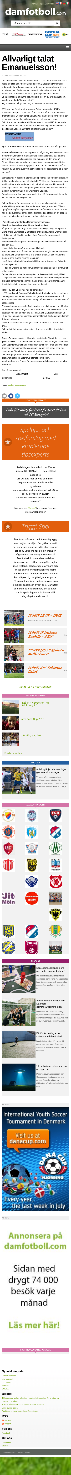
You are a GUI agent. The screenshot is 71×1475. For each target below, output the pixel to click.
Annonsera (6, 1442)
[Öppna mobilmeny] (67, 47)
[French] (60, 3)
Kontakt (35, 4)
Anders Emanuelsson (17, 385)
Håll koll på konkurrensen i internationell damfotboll (23, 1405)
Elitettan (5, 1385)
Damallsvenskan (9, 1376)
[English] (57, 3)
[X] (17, 396)
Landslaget (6, 1382)
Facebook (6, 1433)
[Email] (4, 396)
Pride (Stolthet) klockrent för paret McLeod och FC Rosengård (35, 412)
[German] (63, 3)
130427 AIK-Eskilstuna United (45, 669)
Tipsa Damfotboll (47, 4)
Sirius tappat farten (10, 1408)
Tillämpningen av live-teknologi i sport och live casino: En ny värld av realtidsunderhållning (30, 1399)
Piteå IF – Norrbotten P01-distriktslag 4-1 (35, 704)
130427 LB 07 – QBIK (44, 615)
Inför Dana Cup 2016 (32, 719)
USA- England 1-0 (31, 735)
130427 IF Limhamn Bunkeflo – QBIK (42, 634)
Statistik (5, 1446)
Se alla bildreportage (35, 687)
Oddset (32, 508)
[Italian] (67, 3)
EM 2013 (5, 1389)
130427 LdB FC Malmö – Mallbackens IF (46, 652)
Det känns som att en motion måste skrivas (20, 1411)
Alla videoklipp (14, 753)
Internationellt (7, 1379)
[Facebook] (10, 396)
